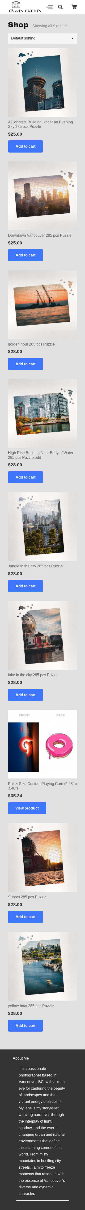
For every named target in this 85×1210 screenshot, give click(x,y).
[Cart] (74, 7)
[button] (60, 7)
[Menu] (48, 7)
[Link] (25, 7)
